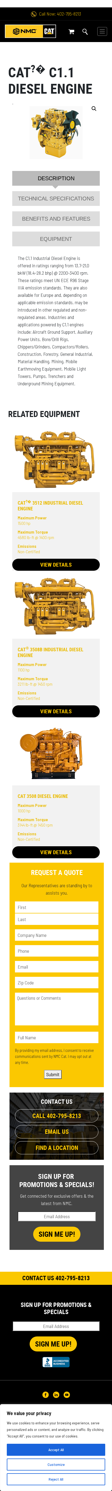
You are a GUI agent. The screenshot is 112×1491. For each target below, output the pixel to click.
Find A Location (57, 1148)
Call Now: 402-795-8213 (60, 14)
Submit (53, 1074)
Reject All (56, 1479)
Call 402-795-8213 (56, 1116)
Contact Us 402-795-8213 (56, 1278)
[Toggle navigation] (102, 31)
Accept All (56, 1449)
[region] (56, 1447)
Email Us (57, 1131)
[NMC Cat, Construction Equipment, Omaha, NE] (56, 1362)
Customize (56, 1464)
